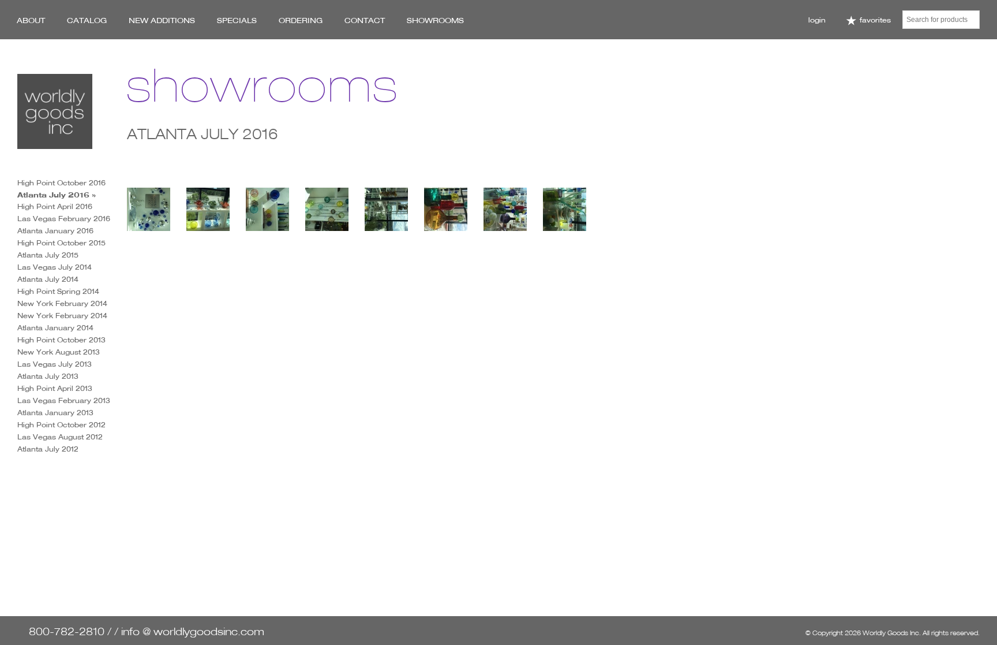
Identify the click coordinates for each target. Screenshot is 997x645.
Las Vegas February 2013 (63, 400)
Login (817, 20)
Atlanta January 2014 (55, 327)
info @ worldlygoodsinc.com (192, 631)
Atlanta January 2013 (55, 412)
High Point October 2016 (61, 182)
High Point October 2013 (61, 339)
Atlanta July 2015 (47, 255)
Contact (364, 20)
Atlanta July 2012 (47, 449)
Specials (237, 20)
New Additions (162, 20)
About (31, 20)
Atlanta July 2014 (47, 279)
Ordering (301, 20)
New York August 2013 (58, 352)
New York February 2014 (62, 303)
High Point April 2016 (54, 206)
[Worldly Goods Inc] (54, 111)
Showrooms (435, 20)
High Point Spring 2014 (58, 291)
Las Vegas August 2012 (60, 437)
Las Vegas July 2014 (54, 267)
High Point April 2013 (54, 388)
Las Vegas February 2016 (63, 218)
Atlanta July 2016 (53, 195)
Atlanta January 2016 (55, 230)
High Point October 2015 (61, 242)
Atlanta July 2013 (47, 376)
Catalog (87, 20)
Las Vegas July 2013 (54, 364)
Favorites (874, 20)
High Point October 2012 (61, 424)
